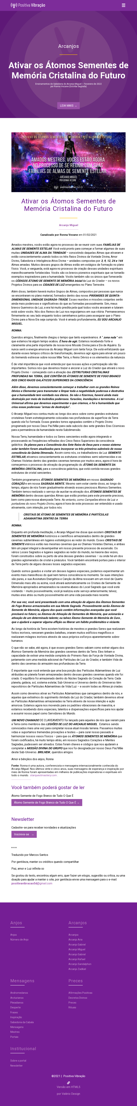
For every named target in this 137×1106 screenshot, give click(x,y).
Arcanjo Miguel (68, 225)
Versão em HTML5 (68, 1087)
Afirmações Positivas (80, 992)
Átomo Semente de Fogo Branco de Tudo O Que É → (47, 802)
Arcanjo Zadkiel (77, 969)
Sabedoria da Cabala (22, 1022)
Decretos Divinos (77, 997)
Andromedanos (19, 992)
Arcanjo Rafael (76, 959)
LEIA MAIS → (68, 105)
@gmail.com (31, 883)
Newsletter (16, 1065)
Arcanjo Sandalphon (79, 964)
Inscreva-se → (24, 834)
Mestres (15, 1031)
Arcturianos (17, 997)
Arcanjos (73, 934)
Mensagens (17, 1027)
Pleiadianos (16, 1002)
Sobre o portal (18, 1060)
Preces (72, 1002)
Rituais (72, 1007)
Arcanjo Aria (75, 939)
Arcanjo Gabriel (77, 944)
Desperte (15, 1007)
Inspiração (16, 1017)
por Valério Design (68, 1093)
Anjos (13, 934)
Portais (14, 1036)
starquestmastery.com (43, 775)
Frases (14, 1012)
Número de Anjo (19, 939)
